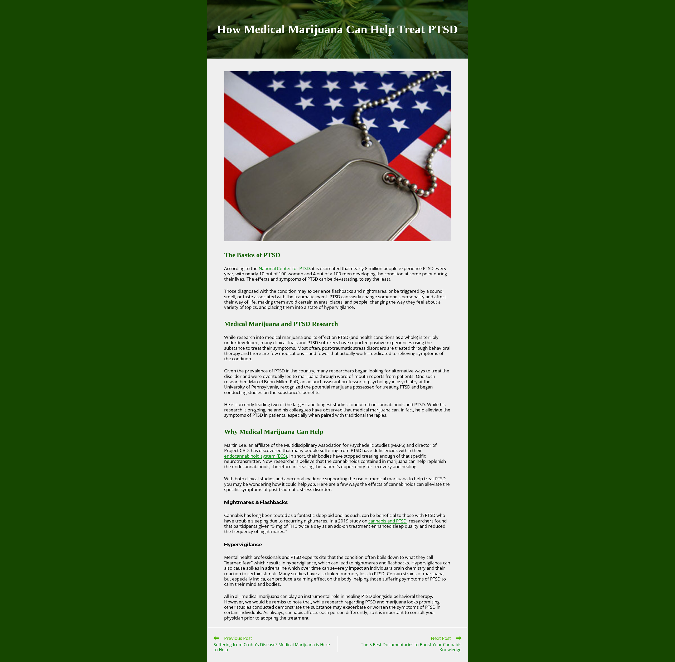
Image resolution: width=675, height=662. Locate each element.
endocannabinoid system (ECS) (255, 456)
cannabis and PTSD (387, 521)
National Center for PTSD (284, 268)
